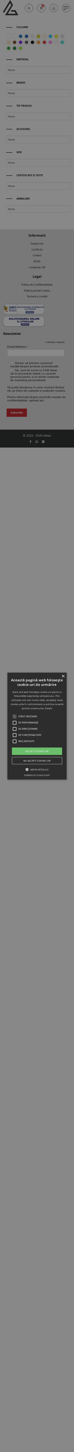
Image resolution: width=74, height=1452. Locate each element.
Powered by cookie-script (37, 775)
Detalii (48, 708)
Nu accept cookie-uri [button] (37, 760)
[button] (37, 725)
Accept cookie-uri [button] (37, 751)
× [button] (63, 676)
